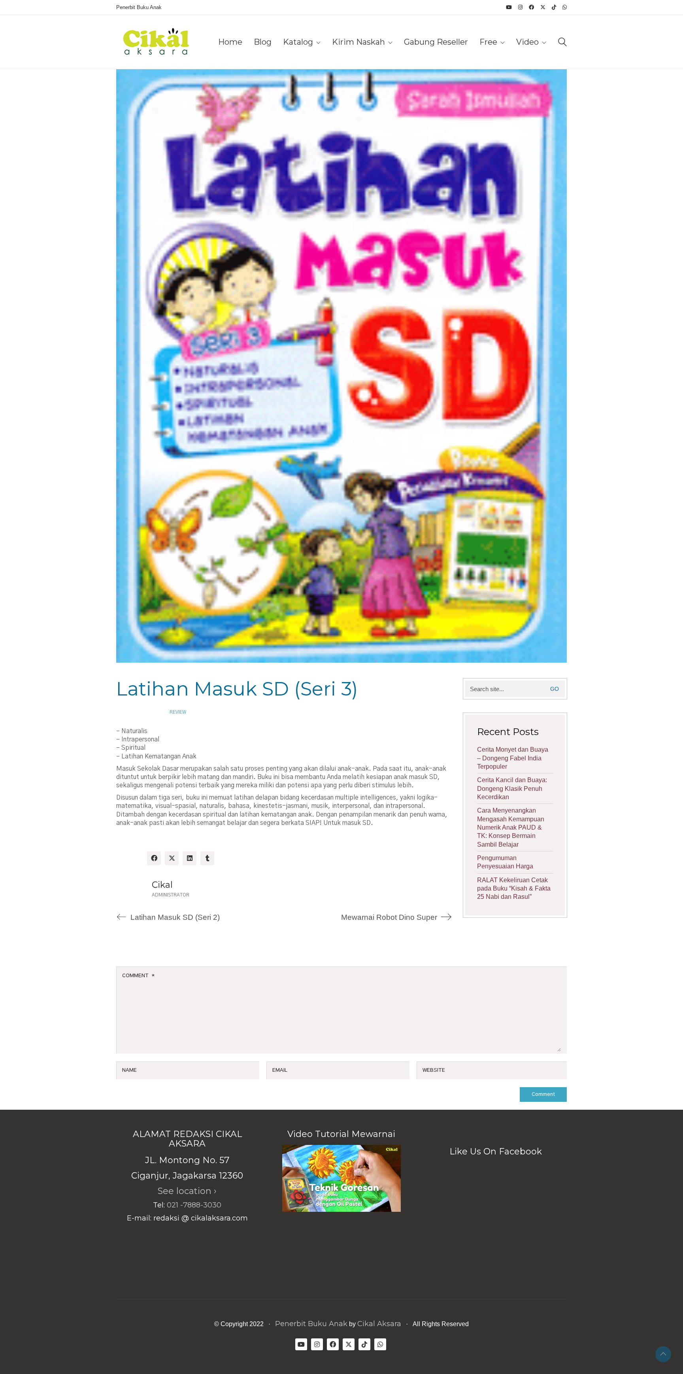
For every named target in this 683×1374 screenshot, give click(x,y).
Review (178, 712)
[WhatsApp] (380, 1344)
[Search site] (562, 43)
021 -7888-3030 (194, 1205)
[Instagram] (317, 1344)
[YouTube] (301, 1344)
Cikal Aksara (379, 1323)
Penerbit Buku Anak (311, 1323)
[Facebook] (154, 858)
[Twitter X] (172, 858)
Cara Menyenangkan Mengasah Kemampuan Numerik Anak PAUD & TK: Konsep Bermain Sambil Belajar (510, 827)
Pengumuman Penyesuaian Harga (505, 862)
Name (129, 1070)
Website (434, 1070)
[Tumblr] (207, 858)
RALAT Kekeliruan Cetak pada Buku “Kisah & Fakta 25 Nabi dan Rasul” (514, 888)
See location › (187, 1191)
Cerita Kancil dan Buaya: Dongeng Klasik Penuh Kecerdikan (512, 788)
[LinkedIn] (189, 858)
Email (279, 1070)
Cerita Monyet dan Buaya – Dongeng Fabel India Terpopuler (512, 758)
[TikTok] (364, 1344)
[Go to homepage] (155, 42)
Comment (138, 975)
